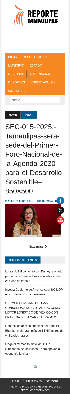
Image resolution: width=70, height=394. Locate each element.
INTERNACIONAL (41, 73)
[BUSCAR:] (35, 99)
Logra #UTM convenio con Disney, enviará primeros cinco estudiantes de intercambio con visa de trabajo (33, 276)
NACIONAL (16, 73)
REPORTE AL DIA (35, 57)
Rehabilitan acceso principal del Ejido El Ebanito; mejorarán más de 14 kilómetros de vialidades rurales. (34, 330)
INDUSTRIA (16, 90)
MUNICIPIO (16, 65)
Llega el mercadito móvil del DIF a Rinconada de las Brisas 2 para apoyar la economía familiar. (32, 349)
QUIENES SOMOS (32, 381)
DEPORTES (16, 82)
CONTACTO (52, 381)
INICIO (12, 57)
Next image (36, 246)
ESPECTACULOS (43, 82)
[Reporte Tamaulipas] (35, 17)
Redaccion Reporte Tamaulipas (39, 201)
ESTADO (36, 65)
